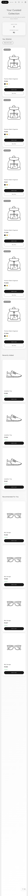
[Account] (22, 2)
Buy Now (14, 93)
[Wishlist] (19, 2)
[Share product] (19, 49)
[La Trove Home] (11, 2)
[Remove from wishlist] (23, 49)
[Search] (15, 2)
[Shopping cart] (25, 2)
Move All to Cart (8, 42)
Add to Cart (14, 89)
